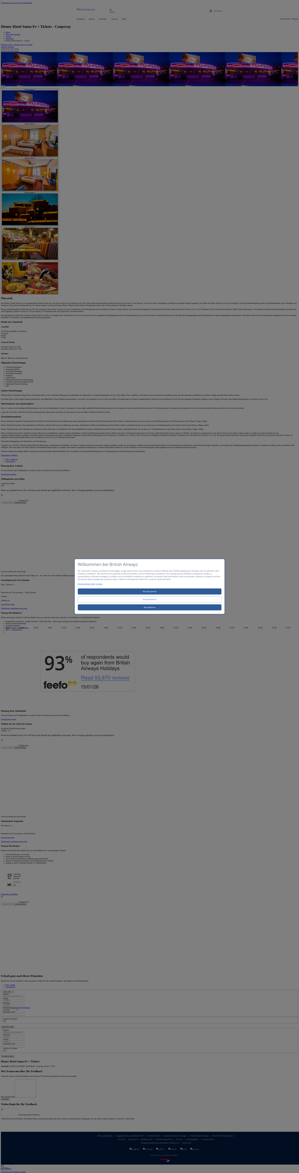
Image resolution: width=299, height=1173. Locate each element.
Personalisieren (150, 599)
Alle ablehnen (150, 607)
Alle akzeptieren (150, 591)
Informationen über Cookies (90, 584)
